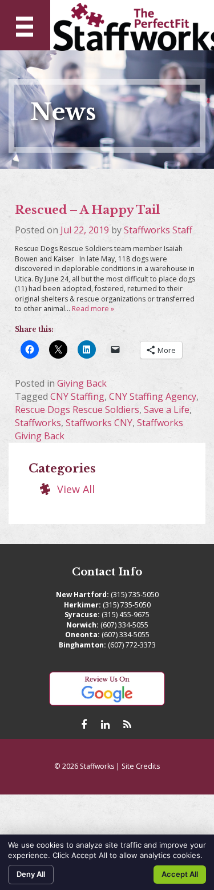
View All (76, 489)
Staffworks (38, 422)
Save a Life (166, 409)
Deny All (31, 874)
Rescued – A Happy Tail (87, 209)
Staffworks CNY (99, 422)
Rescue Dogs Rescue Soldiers (77, 409)
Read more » (93, 308)
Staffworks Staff (158, 230)
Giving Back (82, 383)
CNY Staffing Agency (152, 396)
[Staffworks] (132, 25)
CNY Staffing (77, 396)
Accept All (179, 874)
